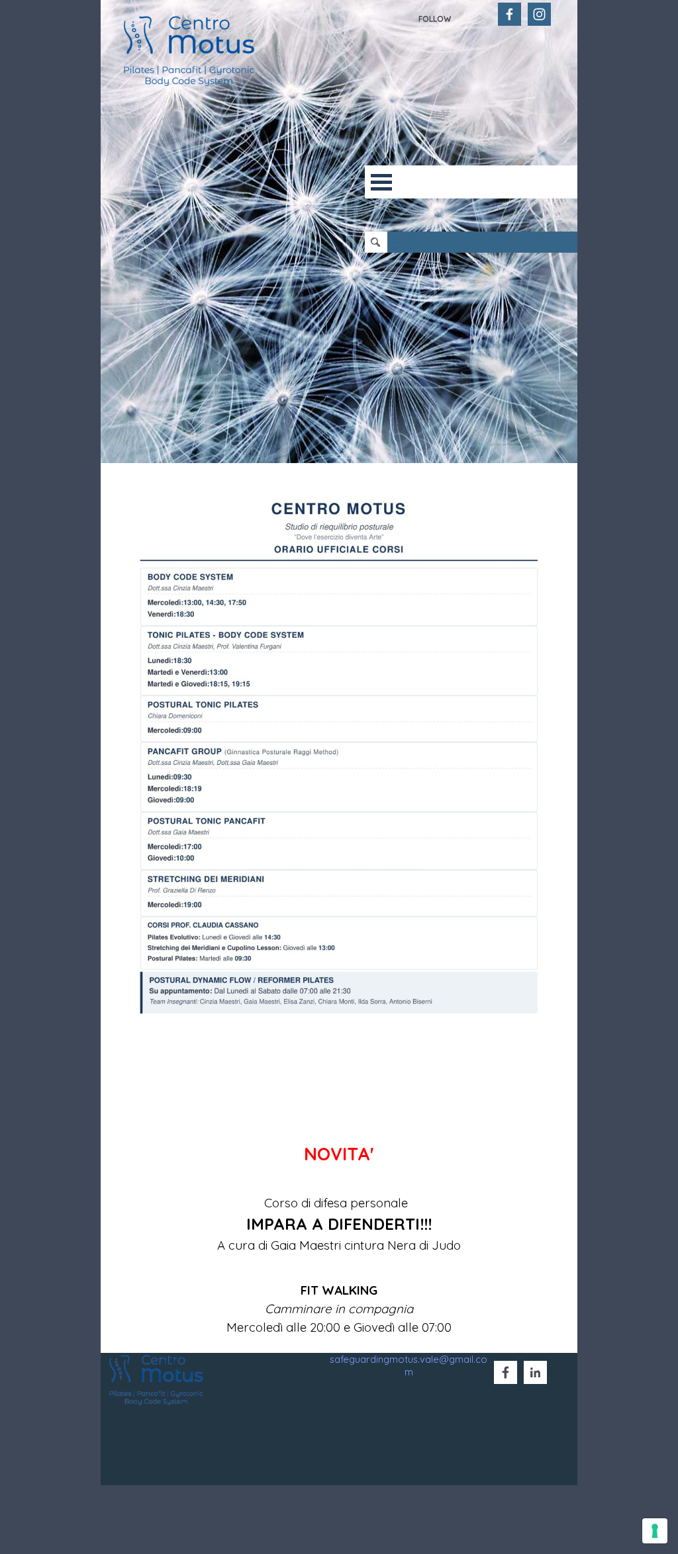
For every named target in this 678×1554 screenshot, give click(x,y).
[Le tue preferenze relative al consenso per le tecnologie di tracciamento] (654, 1530)
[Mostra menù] (381, 181)
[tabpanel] (454, 17)
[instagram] (539, 14)
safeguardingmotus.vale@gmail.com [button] (408, 1365)
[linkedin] (535, 1372)
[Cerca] (376, 242)
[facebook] (509, 14)
